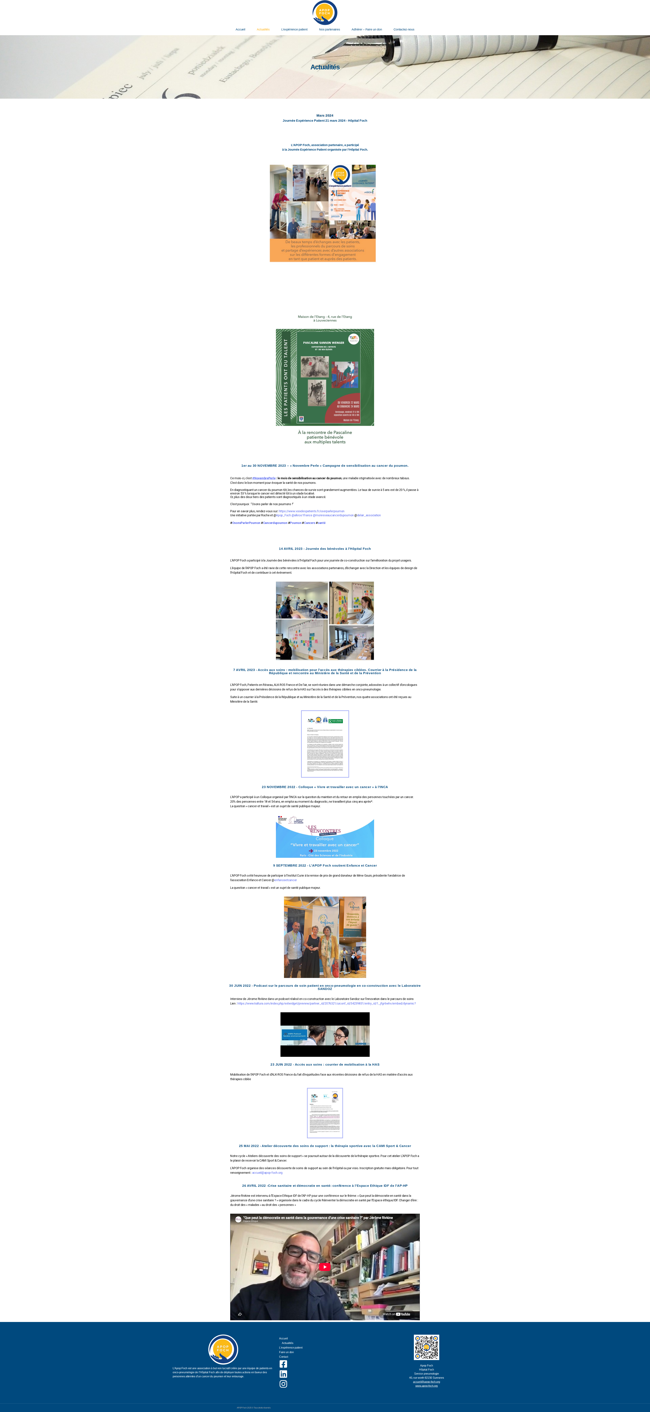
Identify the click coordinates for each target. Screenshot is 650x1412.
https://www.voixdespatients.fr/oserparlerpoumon (311, 511)
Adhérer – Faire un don (367, 29)
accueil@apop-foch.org (267, 1172)
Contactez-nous (404, 29)
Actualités (263, 29)
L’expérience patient (294, 29)
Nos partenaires (329, 29)
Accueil (240, 29)
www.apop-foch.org (426, 1385)
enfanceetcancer (285, 880)
